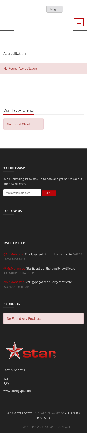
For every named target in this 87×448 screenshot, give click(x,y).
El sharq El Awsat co (49, 413)
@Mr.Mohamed (14, 254)
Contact (64, 426)
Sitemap (22, 426)
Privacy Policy (43, 426)
